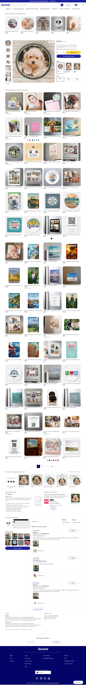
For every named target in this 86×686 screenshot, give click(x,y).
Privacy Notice (56, 683)
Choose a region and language (41, 670)
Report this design (75, 503)
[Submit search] (62, 5)
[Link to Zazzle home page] (6, 4)
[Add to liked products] (52, 42)
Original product (40, 550)
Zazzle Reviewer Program (38, 535)
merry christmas (10, 620)
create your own (17, 620)
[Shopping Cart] (82, 4)
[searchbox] (37, 4)
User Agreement (50, 683)
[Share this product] (49, 42)
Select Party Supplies (72, 46)
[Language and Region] (76, 5)
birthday (39, 625)
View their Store (52, 506)
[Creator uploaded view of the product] (33, 61)
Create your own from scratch (38, 505)
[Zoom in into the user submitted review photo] (8, 536)
